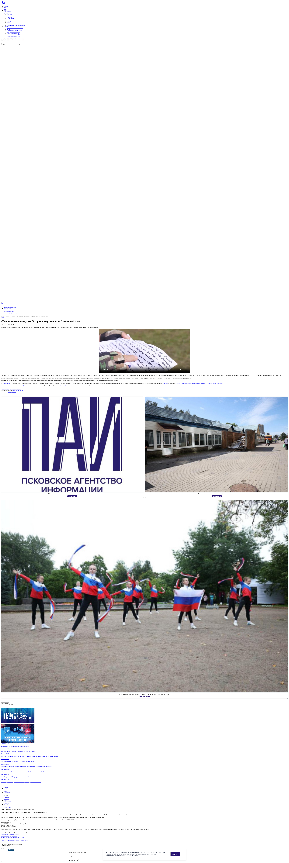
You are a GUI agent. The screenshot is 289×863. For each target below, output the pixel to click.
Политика (9, 14)
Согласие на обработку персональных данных (12, 837)
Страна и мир (10, 24)
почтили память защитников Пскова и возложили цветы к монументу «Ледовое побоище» (199, 383)
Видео (5, 10)
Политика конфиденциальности (9, 836)
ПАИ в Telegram (4, 703)
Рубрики (6, 13)
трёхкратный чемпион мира (66, 385)
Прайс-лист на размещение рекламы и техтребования (14, 840)
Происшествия (10, 18)
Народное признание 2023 (13, 34)
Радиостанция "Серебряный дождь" (16, 25)
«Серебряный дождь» (9, 311)
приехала (165, 383)
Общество (9, 17)
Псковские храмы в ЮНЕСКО (14, 30)
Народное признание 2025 (13, 32)
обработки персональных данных (128, 855)
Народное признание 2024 (13, 33)
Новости (6, 6)
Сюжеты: (3, 303)
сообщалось (7, 383)
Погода (5, 305)
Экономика (9, 15)
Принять (175, 854)
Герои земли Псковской (10, 307)
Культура (9, 21)
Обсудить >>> (12, 392)
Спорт (8, 22)
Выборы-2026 (7, 308)
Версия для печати (18, 390)
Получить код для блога (6, 390)
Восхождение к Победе (21, 385)
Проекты (6, 26)
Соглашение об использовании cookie (10, 834)
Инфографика (7, 11)
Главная (2, 316)
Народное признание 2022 (13, 36)
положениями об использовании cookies (138, 854)
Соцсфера (9, 19)
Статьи (5, 7)
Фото (5, 9)
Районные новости (8, 309)
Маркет (8, 29)
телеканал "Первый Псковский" (15, 28)
